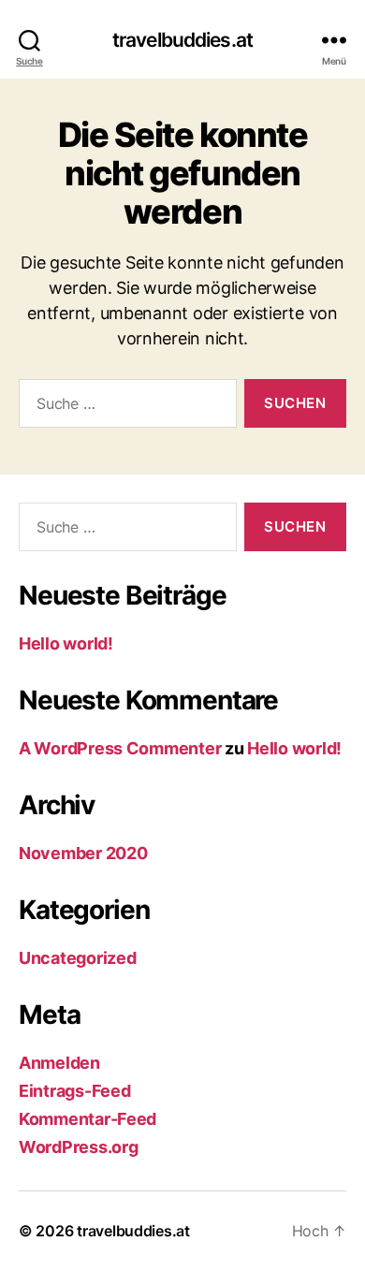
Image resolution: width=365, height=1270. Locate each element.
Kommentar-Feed (87, 1119)
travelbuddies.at (182, 40)
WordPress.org (79, 1147)
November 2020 (83, 853)
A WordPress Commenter (120, 748)
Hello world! (66, 643)
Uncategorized (78, 958)
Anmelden (59, 1063)
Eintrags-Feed (75, 1091)
